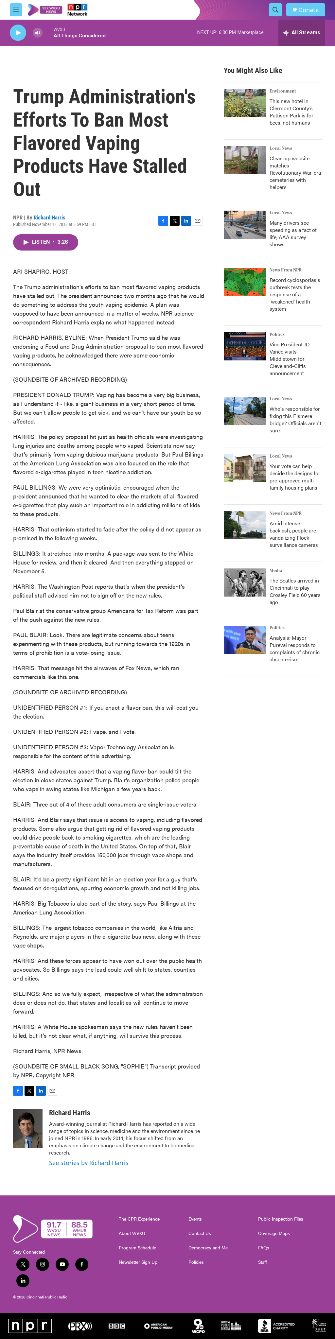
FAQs (263, 1247)
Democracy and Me (208, 1247)
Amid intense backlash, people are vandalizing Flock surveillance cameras (294, 533)
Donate (308, 10)
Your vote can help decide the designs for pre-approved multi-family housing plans (295, 476)
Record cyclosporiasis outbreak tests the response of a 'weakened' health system (295, 294)
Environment (283, 91)
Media (276, 570)
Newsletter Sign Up (138, 1262)
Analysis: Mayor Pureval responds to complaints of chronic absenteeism (295, 648)
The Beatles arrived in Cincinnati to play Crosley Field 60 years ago (295, 591)
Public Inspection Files (280, 1219)
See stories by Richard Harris (89, 1163)
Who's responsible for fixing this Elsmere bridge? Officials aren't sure (295, 419)
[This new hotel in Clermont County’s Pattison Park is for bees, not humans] (245, 103)
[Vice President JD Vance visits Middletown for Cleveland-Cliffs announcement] (245, 346)
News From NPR (286, 270)
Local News (281, 148)
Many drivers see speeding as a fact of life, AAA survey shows (293, 233)
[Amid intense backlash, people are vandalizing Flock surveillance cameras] (245, 525)
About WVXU (132, 1233)
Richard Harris (49, 217)
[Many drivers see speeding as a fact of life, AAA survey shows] (245, 225)
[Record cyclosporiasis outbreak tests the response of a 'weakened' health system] (245, 282)
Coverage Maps (274, 1233)
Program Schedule (137, 1247)
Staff (262, 1262)
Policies (196, 1262)
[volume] (37, 33)
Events (195, 1219)
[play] (18, 33)
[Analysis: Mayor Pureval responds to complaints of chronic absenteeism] (245, 640)
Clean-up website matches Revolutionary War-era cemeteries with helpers (295, 172)
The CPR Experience (139, 1219)
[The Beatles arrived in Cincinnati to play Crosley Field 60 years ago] (245, 582)
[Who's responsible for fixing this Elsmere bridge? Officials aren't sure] (245, 411)
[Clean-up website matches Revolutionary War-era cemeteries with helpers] (245, 160)
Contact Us (199, 1233)
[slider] (48, 32)
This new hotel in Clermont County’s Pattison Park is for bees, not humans (291, 111)
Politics (277, 334)
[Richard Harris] (28, 1128)
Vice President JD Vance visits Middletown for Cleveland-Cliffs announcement (290, 358)
